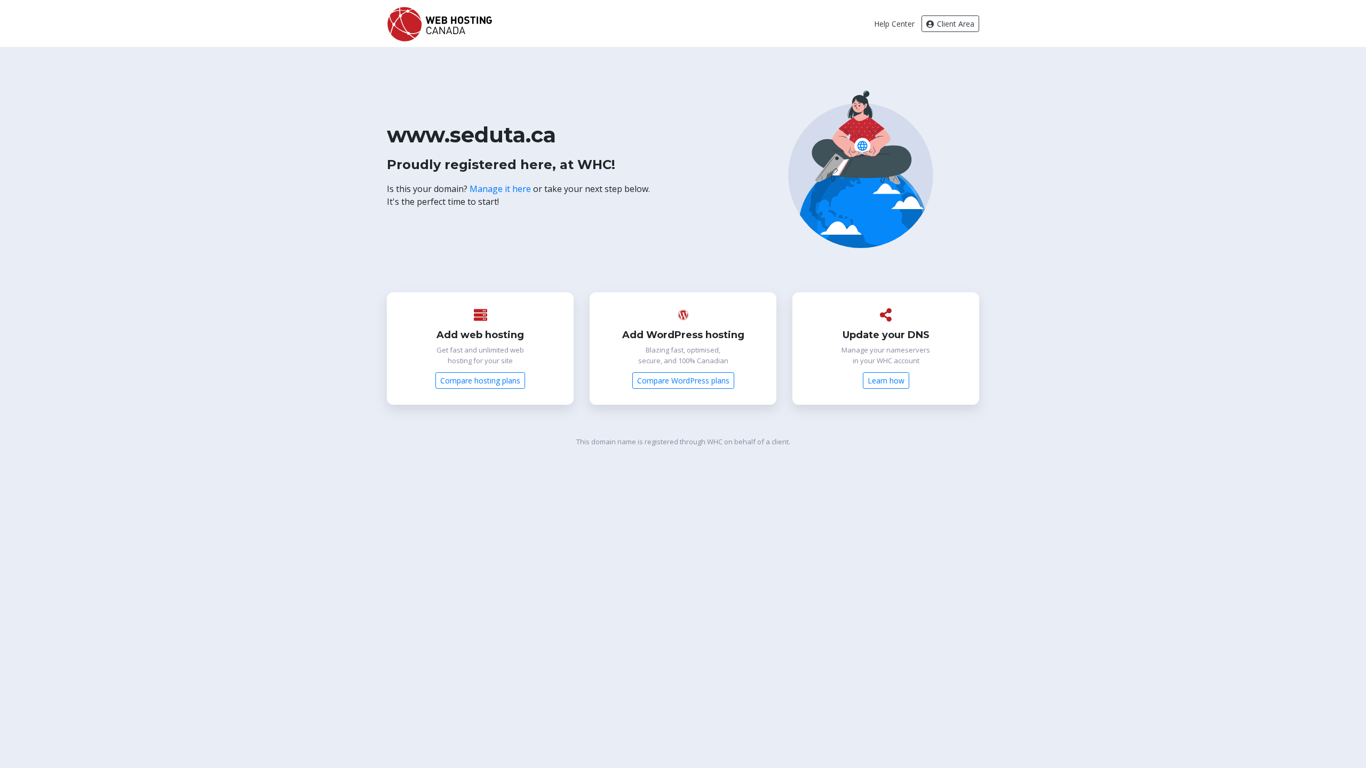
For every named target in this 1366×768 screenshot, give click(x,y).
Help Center (894, 24)
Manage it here (500, 189)
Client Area (954, 24)
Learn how (886, 380)
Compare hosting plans (480, 380)
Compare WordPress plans (683, 380)
